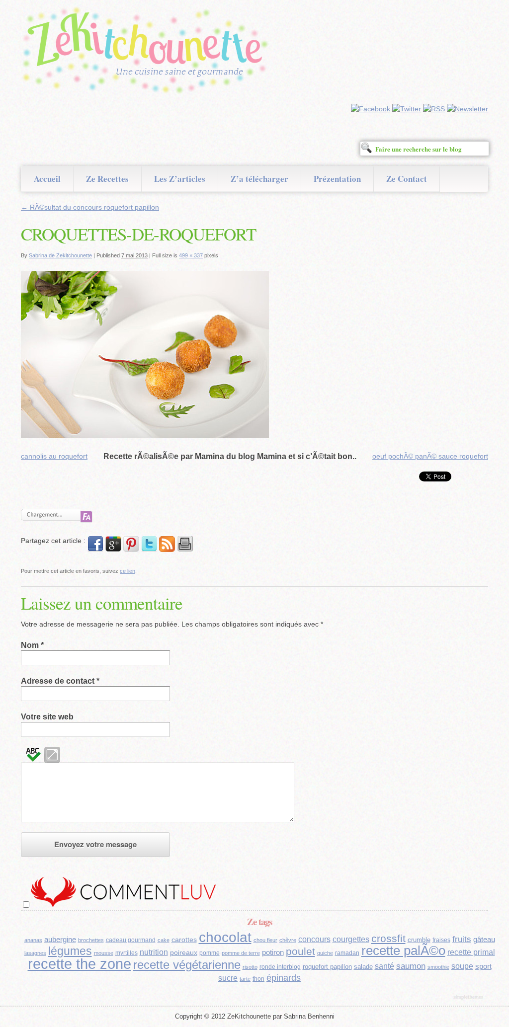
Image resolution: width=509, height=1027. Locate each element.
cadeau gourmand (131, 940)
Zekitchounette (147, 51)
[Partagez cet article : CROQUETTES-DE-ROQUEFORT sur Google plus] (113, 549)
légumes (70, 951)
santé (384, 965)
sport (483, 966)
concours (314, 939)
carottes (184, 940)
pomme (209, 952)
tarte (245, 979)
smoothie (438, 967)
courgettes (351, 939)
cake (164, 940)
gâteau (484, 940)
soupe (462, 966)
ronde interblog (280, 966)
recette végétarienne (187, 964)
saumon (410, 966)
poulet (300, 951)
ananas (33, 940)
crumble (419, 940)
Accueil (47, 178)
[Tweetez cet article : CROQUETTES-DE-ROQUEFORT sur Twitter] (149, 549)
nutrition (154, 952)
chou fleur (265, 940)
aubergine (60, 940)
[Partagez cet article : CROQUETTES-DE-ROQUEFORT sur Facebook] (95, 549)
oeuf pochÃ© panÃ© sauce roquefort (430, 456)
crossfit (388, 938)
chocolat (225, 937)
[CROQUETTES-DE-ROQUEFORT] (145, 436)
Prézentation (337, 178)
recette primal (471, 952)
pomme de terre (241, 953)
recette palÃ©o (403, 950)
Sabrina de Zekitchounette (60, 255)
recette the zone (79, 963)
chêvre (287, 940)
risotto (250, 967)
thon (258, 978)
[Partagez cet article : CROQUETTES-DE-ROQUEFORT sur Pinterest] (131, 549)
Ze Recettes (107, 178)
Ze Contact (406, 178)
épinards (283, 977)
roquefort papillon (327, 966)
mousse (103, 953)
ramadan (347, 952)
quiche (325, 953)
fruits (461, 939)
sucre (228, 978)
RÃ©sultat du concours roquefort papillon (90, 207)
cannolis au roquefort (54, 456)
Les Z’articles (179, 178)
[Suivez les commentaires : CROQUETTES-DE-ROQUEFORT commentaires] (167, 549)
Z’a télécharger (259, 178)
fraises (441, 940)
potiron (273, 952)
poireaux (183, 952)
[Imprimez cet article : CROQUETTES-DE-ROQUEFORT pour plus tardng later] (185, 549)
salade (363, 966)
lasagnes (35, 953)
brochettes (91, 940)
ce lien (127, 571)
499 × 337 (191, 255)
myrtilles (126, 952)
